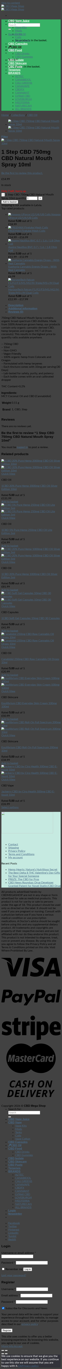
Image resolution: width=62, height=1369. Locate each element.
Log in (28, 1269)
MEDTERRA (22, 102)
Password (8, 1262)
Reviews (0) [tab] (15, 311)
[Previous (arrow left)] (2, 1353)
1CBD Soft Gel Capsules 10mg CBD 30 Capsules (30, 618)
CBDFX (19, 89)
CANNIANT (22, 92)
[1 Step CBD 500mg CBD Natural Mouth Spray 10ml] (34, 130)
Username (8, 1289)
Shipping (13, 847)
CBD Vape (15, 24)
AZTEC (19, 76)
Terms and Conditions (21, 854)
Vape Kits (21, 27)
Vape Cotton (22, 40)
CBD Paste (15, 66)
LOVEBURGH (23, 99)
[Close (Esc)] (2, 1350)
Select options (10, 807)
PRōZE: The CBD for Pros (23, 879)
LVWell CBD (22, 96)
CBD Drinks (22, 53)
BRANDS (14, 73)
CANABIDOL (23, 79)
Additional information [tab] (22, 308)
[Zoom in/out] (6, 1350)
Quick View (8, 473)
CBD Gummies (24, 56)
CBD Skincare (17, 63)
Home (5, 115)
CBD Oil (16, 47)
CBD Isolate (16, 60)
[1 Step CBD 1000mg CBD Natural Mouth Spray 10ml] (34, 124)
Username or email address (18, 1253)
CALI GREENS (23, 83)
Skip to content (10, 3)
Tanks (18, 34)
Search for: (15, 1109)
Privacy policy (30, 1366)
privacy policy (30, 1324)
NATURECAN (23, 105)
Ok (20, 1366)
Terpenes (14, 69)
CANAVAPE (22, 86)
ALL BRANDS (23, 109)
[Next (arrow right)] (6, 1353)
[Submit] (9, 29)
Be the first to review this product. (22, 173)
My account (15, 857)
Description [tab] (15, 305)
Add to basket (10, 202)
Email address (10, 1295)
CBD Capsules (18, 43)
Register (7, 1330)
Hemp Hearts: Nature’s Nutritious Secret (32, 869)
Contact (13, 844)
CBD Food (15, 50)
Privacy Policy (16, 851)
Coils (18, 37)
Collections (18, 115)
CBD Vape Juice (18, 20)
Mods (18, 30)
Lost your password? (13, 1275)
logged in (22, 447)
